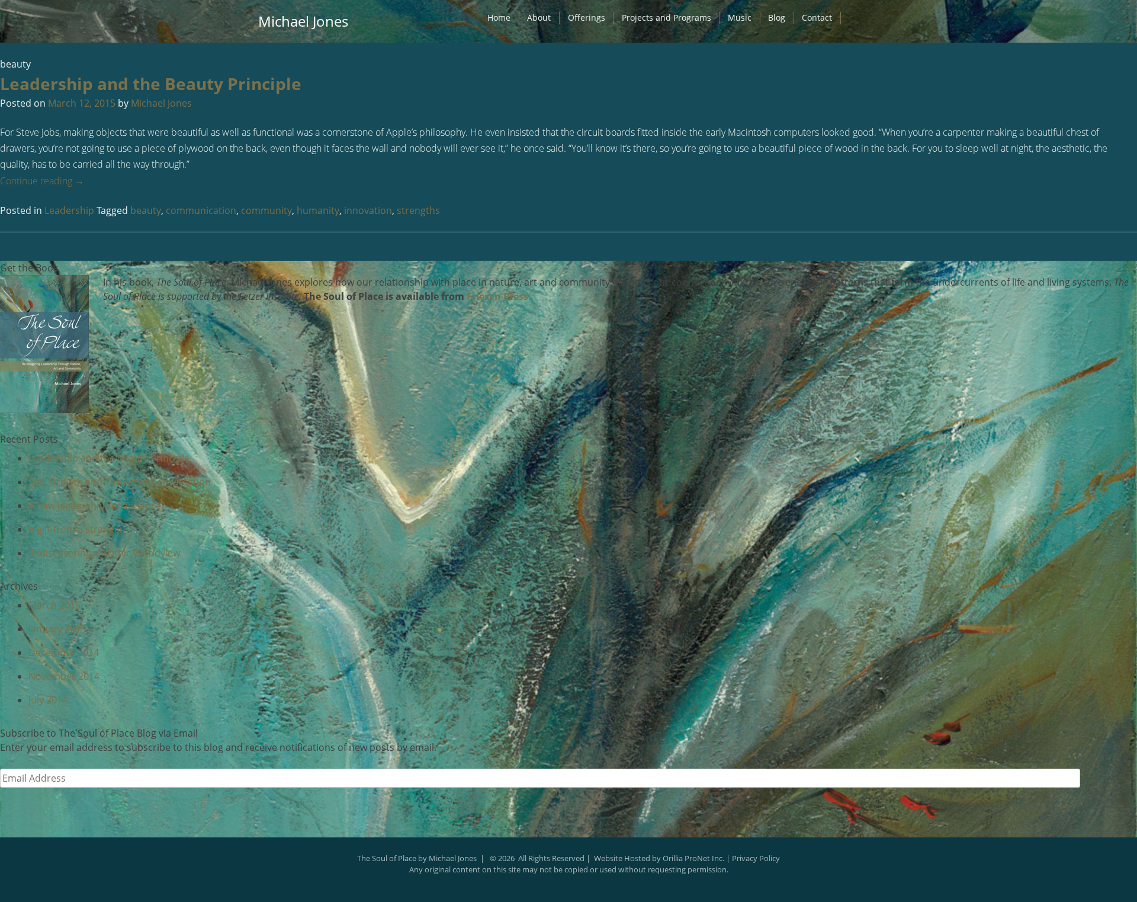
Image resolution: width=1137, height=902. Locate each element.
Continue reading (42, 180)
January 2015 (57, 628)
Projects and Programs (666, 17)
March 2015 (54, 605)
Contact (817, 17)
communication (201, 210)
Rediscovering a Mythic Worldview (104, 552)
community (266, 210)
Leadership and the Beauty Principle (150, 83)
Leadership (69, 210)
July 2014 (48, 699)
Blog (776, 17)
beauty (145, 210)
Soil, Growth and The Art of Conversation (119, 481)
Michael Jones (303, 21)
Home (498, 17)
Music (739, 17)
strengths (418, 210)
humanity (318, 210)
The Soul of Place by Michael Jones (417, 858)
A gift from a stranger (76, 529)
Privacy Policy (756, 858)
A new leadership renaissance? (96, 505)
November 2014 (63, 676)
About (539, 17)
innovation (368, 210)
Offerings (586, 17)
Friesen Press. (499, 296)
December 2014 (63, 652)
